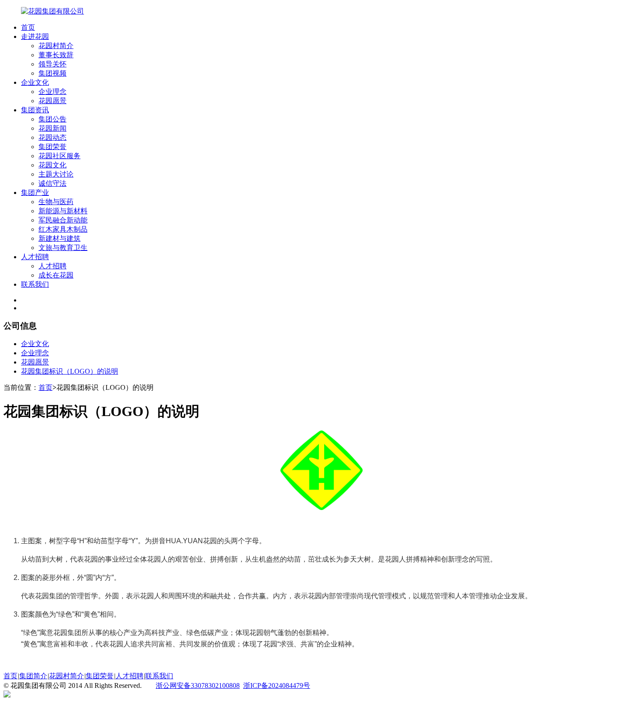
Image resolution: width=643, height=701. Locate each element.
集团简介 (33, 676)
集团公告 (52, 119)
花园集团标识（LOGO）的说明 (69, 371)
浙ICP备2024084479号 (276, 685)
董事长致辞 (55, 55)
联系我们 (35, 284)
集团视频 (52, 73)
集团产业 (35, 192)
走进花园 (35, 36)
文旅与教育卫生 (62, 247)
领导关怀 (52, 64)
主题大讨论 (55, 174)
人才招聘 (35, 256)
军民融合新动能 (62, 220)
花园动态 (52, 137)
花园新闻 (52, 128)
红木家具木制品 (62, 229)
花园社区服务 (59, 156)
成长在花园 (55, 275)
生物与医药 (55, 201)
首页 (28, 27)
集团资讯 (35, 110)
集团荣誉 (52, 146)
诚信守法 (52, 183)
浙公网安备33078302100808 (198, 685)
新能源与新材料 (62, 211)
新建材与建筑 (59, 238)
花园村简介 (55, 45)
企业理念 (52, 91)
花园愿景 (52, 100)
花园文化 (52, 165)
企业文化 (35, 82)
